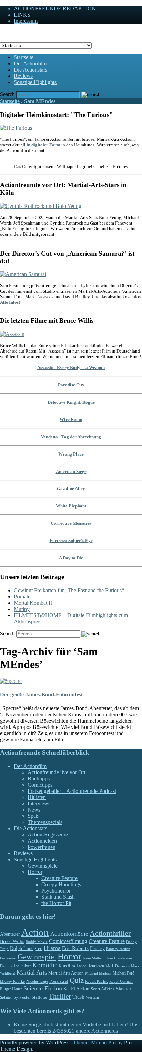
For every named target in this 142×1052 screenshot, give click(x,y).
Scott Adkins (102, 989)
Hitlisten (37, 797)
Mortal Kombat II (33, 603)
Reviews (23, 76)
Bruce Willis (12, 941)
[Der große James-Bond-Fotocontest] (11, 681)
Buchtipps (39, 778)
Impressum (26, 21)
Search (7, 94)
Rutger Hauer (11, 989)
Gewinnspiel (37, 956)
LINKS (22, 15)
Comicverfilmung (68, 941)
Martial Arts (32, 972)
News (34, 810)
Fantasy (97, 948)
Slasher (123, 988)
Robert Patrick (96, 981)
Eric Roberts (75, 948)
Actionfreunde (15, 33)
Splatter (6, 997)
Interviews (39, 803)
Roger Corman (121, 981)
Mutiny (22, 609)
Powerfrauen (41, 847)
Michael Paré (123, 973)
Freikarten (8, 958)
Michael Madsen (98, 973)
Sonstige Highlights (35, 82)
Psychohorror (56, 891)
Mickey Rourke (12, 982)
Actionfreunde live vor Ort (56, 772)
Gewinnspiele (43, 866)
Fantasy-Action (118, 948)
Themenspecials (45, 822)
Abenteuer (10, 934)
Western (92, 997)
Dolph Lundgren (26, 948)
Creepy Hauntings (61, 884)
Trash (78, 997)
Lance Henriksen (90, 965)
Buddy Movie (37, 942)
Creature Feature (59, 878)
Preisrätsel (58, 981)
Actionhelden (42, 841)
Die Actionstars (30, 70)
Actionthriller (110, 933)
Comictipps (40, 785)
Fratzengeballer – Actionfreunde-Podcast (72, 791)
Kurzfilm (67, 965)
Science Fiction (42, 988)
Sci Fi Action (76, 988)
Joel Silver (22, 966)
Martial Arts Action (66, 973)
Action (35, 932)
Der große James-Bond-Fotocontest (41, 694)
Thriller (60, 996)
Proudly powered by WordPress (34, 1042)
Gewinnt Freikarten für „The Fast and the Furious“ (69, 590)
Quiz (77, 980)
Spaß (33, 816)
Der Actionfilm (30, 63)
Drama (52, 947)
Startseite (23, 57)
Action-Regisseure (48, 835)
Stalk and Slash (58, 897)
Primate (22, 597)
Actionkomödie (69, 934)
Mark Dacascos (117, 966)
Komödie (44, 965)
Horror (35, 872)
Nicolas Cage (37, 981)
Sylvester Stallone (30, 997)
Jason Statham (93, 958)
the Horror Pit (56, 903)
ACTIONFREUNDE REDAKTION (55, 8)
